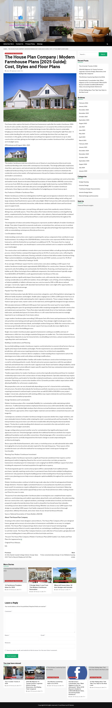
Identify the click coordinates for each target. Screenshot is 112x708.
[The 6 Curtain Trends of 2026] (13, 672)
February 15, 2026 (39, 591)
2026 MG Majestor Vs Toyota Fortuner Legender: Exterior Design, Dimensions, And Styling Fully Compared (92, 71)
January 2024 (83, 171)
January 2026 (83, 106)
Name (7, 635)
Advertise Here (9, 44)
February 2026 (83, 103)
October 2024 (83, 157)
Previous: (21, 555)
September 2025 (84, 120)
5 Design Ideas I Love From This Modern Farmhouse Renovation (38, 587)
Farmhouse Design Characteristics (13, 53)
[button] (107, 44)
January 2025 (83, 147)
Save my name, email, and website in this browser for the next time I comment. (32, 650)
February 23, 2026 (79, 696)
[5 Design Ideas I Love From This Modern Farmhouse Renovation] (40, 575)
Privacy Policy (30, 44)
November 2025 (84, 113)
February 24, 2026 (36, 691)
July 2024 (82, 167)
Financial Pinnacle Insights (85, 205)
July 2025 (82, 127)
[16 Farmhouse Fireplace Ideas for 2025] (15, 575)
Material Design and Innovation (88, 196)
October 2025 (83, 116)
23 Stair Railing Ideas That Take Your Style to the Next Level (92, 91)
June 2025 (82, 130)
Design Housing (84, 182)
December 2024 (84, 150)
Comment (8, 611)
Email (43, 635)
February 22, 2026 (15, 589)
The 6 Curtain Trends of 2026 (88, 66)
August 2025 (83, 123)
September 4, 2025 (15, 71)
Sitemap (39, 44)
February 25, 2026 (15, 685)
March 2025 (82, 140)
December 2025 (84, 110)
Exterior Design (84, 185)
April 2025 (82, 137)
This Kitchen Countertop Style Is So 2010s (92, 77)
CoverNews (61, 705)
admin (7, 71)
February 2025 (83, 144)
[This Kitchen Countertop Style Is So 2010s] (56, 672)
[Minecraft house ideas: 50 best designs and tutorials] (64, 575)
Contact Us (19, 44)
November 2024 (84, 154)
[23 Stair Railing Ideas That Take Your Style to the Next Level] (98, 672)
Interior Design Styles (85, 192)
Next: (57, 555)
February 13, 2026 (64, 589)
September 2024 (84, 161)
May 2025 (82, 133)
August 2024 (83, 164)
